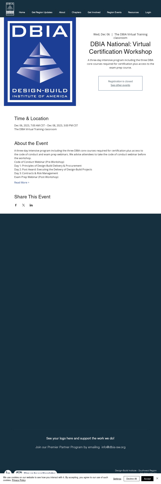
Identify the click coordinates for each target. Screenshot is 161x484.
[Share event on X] (23, 205)
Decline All (131, 478)
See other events (120, 85)
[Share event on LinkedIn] (31, 205)
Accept (147, 478)
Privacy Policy (19, 480)
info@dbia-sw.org (113, 447)
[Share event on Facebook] (15, 205)
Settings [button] (117, 478)
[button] (42, 12)
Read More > (21, 182)
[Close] (157, 478)
